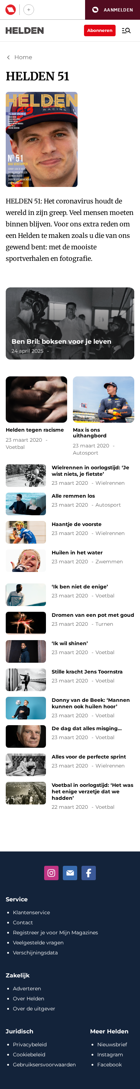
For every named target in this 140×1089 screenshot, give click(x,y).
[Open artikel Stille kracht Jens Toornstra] (70, 679)
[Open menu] (126, 30)
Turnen (104, 624)
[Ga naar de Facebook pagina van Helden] (88, 873)
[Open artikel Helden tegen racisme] (36, 414)
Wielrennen (110, 483)
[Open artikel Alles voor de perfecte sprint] (70, 765)
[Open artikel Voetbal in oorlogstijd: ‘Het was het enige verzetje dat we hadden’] (70, 796)
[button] (112, 10)
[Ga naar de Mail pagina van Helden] (70, 873)
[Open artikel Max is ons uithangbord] (103, 417)
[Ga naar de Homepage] (25, 30)
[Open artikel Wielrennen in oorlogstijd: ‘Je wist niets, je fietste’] (70, 475)
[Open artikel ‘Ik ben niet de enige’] (70, 594)
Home (23, 57)
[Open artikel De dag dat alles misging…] (70, 736)
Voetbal (15, 447)
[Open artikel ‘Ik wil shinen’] (70, 651)
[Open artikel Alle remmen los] (70, 504)
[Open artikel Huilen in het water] (70, 560)
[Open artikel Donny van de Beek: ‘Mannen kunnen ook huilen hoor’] (70, 708)
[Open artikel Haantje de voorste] (70, 532)
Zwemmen (109, 561)
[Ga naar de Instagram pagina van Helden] (51, 873)
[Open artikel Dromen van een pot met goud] (70, 623)
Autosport (85, 453)
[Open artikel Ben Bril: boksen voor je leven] (70, 323)
